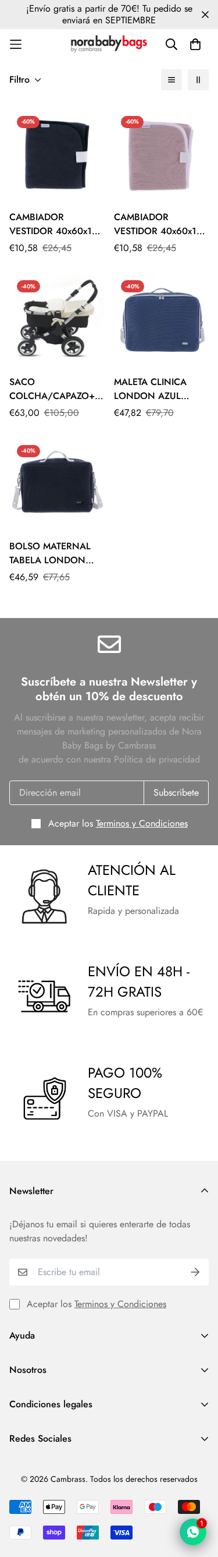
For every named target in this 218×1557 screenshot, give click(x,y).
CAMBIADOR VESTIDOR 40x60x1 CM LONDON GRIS (50, 224)
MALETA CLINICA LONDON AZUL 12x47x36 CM (150, 389)
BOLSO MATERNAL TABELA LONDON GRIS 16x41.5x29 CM (54, 553)
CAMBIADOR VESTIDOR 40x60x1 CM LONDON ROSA (157, 224)
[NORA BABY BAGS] (109, 44)
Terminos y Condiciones (142, 823)
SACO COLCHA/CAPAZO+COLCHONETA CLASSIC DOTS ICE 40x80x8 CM (57, 389)
